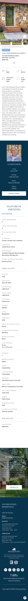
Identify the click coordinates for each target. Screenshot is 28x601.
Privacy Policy (21, 589)
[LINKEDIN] (14, 569)
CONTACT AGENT (14, 193)
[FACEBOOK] (5, 569)
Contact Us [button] (14, 487)
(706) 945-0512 (7, 528)
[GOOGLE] (22, 569)
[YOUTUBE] (18, 569)
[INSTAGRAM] (9, 569)
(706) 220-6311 (14, 176)
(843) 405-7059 (7, 540)
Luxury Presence (14, 580)
